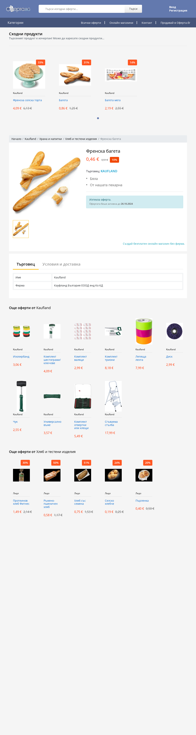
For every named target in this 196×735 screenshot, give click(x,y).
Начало (16, 139)
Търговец (26, 264)
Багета (63, 100)
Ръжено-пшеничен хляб (51, 504)
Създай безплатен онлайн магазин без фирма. (154, 243)
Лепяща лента (141, 358)
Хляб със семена (80, 502)
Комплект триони (111, 358)
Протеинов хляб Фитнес (21, 502)
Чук (15, 421)
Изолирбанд (21, 356)
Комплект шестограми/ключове (52, 360)
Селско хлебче (109, 502)
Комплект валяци (80, 358)
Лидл (16, 493)
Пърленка (142, 500)
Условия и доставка (61, 264)
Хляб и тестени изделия (81, 139)
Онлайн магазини (121, 23)
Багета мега (113, 100)
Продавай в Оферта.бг (175, 23)
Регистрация (178, 10)
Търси (133, 9)
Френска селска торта (27, 100)
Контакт (147, 23)
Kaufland (17, 93)
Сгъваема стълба (111, 423)
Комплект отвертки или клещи (81, 425)
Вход (172, 7)
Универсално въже (52, 423)
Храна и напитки (50, 139)
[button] (98, 118)
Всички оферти (91, 23)
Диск (169, 356)
